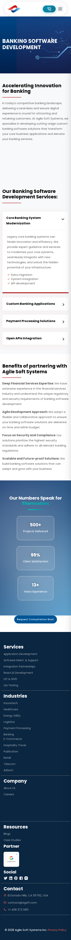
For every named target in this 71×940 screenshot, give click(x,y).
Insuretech (11, 703)
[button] (35, 220)
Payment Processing (17, 728)
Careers (9, 794)
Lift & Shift (10, 679)
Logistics (9, 722)
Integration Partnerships (19, 666)
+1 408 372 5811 (18, 910)
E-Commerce (13, 739)
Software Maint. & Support (21, 660)
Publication (11, 751)
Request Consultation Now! (35, 619)
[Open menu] (60, 9)
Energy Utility (12, 716)
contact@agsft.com (22, 903)
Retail (7, 758)
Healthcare (11, 709)
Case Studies (12, 840)
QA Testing (11, 685)
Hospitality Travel (15, 745)
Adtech (8, 770)
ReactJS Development (18, 673)
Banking (9, 734)
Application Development (20, 654)
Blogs (7, 834)
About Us (9, 788)
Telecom (10, 764)
